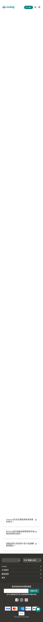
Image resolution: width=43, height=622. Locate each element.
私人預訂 (28, 7)
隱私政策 (33, 594)
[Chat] (38, 609)
